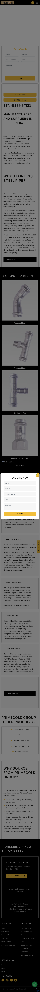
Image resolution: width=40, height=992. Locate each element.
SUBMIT (20, 514)
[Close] (37, 475)
